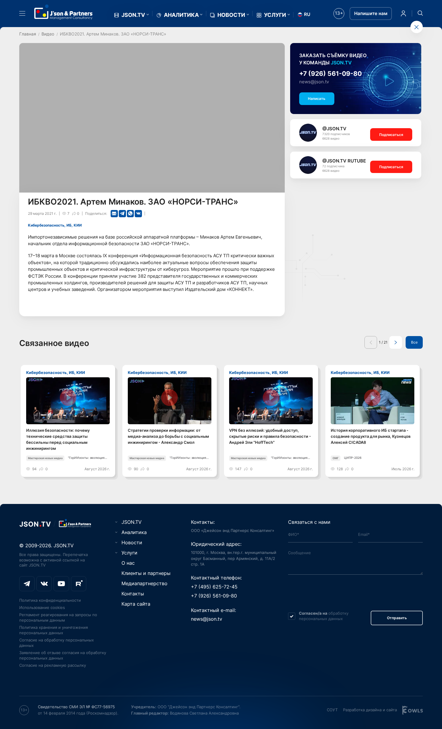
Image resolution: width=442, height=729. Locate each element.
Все (414, 342)
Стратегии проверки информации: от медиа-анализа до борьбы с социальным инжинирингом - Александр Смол (168, 436)
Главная (27, 33)
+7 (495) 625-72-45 (214, 587)
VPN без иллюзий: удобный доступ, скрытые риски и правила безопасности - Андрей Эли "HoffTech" (270, 436)
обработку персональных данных (323, 616)
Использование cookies (42, 607)
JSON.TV (133, 15)
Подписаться (391, 134)
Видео (47, 33)
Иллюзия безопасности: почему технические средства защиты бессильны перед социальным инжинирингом (58, 439)
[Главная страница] (63, 12)
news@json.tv (314, 82)
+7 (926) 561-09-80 (330, 73)
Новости (231, 15)
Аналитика (181, 15)
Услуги (275, 15)
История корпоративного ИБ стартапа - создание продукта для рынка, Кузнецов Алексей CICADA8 (370, 436)
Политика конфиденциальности (50, 600)
